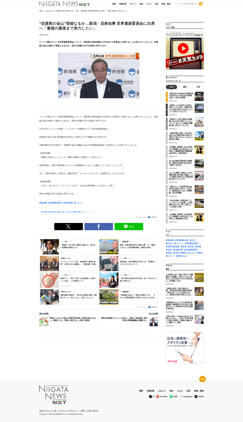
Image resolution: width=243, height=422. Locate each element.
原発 (170, 250)
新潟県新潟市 (182, 240)
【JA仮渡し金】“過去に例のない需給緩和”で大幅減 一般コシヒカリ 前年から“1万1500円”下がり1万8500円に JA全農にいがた (179, 277)
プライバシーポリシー (67, 410)
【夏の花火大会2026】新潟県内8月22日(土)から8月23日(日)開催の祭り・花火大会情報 (181, 95)
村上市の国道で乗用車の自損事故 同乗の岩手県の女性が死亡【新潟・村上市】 (180, 163)
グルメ (149, 4)
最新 (114, 4)
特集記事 (122, 4)
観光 (141, 4)
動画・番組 (166, 4)
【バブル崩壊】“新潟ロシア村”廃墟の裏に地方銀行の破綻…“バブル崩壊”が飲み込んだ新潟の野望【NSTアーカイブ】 (181, 176)
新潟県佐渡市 (56, 203)
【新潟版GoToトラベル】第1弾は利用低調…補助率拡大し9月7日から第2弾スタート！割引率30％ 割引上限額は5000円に (179, 305)
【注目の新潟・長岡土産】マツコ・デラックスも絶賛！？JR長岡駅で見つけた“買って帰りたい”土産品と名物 (180, 203)
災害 (177, 253)
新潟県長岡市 (192, 250)
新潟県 (44, 203)
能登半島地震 (173, 246)
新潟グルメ (183, 256)
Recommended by (142, 217)
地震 (199, 246)
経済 (156, 4)
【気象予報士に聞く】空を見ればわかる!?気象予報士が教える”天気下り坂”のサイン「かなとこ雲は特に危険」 (181, 136)
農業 (184, 253)
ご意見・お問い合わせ (88, 410)
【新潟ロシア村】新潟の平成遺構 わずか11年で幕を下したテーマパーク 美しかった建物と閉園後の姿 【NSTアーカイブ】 (181, 122)
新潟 (200, 253)
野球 (185, 246)
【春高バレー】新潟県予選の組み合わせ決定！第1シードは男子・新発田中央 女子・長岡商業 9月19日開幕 (180, 190)
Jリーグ (171, 256)
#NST (170, 243)
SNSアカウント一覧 (47, 411)
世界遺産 (69, 203)
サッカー (180, 243)
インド (79, 203)
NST (194, 240)
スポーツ (133, 4)
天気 (192, 246)
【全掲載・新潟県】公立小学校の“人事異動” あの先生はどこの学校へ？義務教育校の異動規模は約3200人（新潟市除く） (181, 150)
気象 (170, 253)
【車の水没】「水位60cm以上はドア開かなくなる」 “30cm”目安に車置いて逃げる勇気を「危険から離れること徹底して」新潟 (179, 319)
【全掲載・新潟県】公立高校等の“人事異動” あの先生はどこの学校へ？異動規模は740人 (181, 216)
